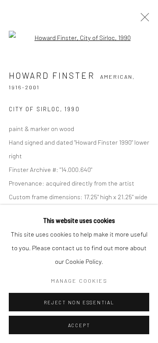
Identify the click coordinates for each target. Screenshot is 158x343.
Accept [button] (79, 325)
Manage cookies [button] (79, 280)
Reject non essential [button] (79, 302)
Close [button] (142, 19)
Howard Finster (52, 75)
